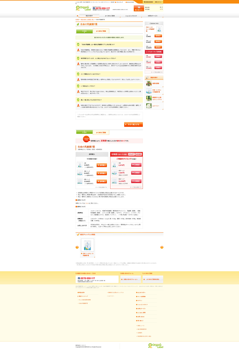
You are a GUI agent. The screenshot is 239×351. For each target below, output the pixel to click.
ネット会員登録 (141, 296)
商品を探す (82, 292)
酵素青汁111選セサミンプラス (116, 292)
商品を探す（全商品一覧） (87, 19)
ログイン (140, 300)
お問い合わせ (141, 316)
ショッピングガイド (143, 304)
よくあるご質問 (141, 312)
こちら (87, 203)
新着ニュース (141, 325)
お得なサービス (141, 308)
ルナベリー (111, 296)
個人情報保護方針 (142, 329)
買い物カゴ (140, 320)
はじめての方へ (141, 292)
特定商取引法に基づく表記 (144, 336)
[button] (102, 164)
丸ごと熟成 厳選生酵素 (85, 299)
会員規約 (140, 332)
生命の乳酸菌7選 (83, 303)
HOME (77, 19)
